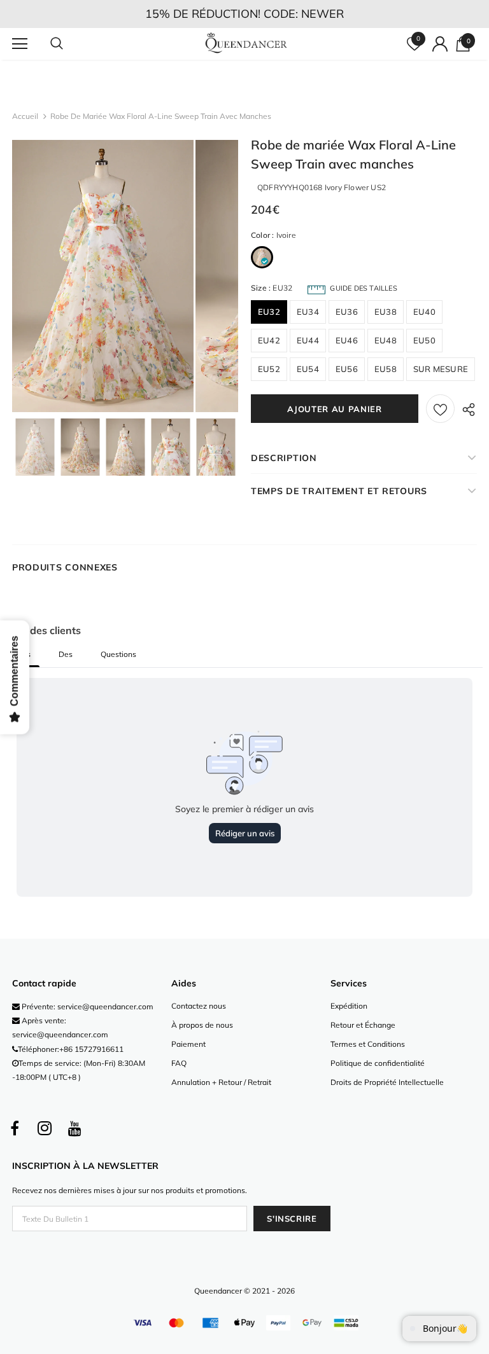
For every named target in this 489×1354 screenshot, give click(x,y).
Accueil (25, 116)
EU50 (424, 340)
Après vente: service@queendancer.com (60, 1027)
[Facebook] (14, 1128)
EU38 (385, 312)
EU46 (347, 340)
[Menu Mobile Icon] (19, 44)
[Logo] (246, 43)
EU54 (308, 369)
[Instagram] (44, 1128)
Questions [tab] (118, 654)
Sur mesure (440, 369)
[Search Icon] (69, 44)
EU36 (347, 312)
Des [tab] (66, 654)
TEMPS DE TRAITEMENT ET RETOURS (339, 491)
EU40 (424, 312)
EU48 (385, 340)
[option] (103, 276)
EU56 (347, 369)
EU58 (385, 369)
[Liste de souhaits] (440, 408)
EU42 (269, 340)
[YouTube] (74, 1128)
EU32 (269, 312)
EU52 (269, 369)
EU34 (308, 312)
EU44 (308, 340)
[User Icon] (440, 44)
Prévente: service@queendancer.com (86, 1006)
